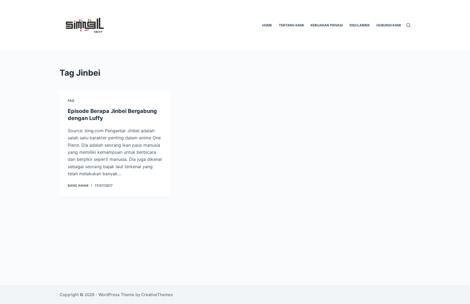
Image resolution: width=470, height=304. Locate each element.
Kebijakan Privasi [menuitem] (327, 25)
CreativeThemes (157, 294)
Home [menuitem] (267, 25)
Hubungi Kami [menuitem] (388, 25)
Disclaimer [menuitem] (360, 25)
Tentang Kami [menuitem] (291, 25)
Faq (71, 101)
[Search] (408, 25)
